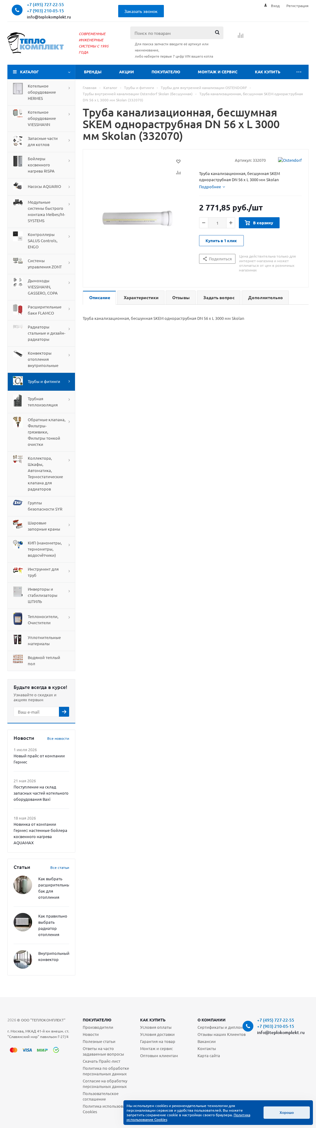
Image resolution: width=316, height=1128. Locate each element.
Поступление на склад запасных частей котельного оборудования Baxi (41, 793)
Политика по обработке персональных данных (106, 1070)
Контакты (207, 1048)
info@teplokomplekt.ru (49, 17)
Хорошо (287, 1112)
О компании (212, 1019)
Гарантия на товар (157, 1041)
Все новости (58, 738)
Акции (126, 71)
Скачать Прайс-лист (101, 1061)
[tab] (212, 187)
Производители (98, 1027)
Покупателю (166, 71)
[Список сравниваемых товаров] (240, 37)
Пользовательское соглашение (100, 1096)
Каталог (29, 71)
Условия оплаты (156, 1027)
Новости (91, 1034)
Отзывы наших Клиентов (222, 1034)
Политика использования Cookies (107, 1108)
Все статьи (59, 867)
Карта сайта (209, 1055)
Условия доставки (157, 1034)
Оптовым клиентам (159, 1055)
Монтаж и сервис (217, 71)
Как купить (268, 71)
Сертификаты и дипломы (222, 1027)
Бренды (93, 71)
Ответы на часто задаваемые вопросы (103, 1051)
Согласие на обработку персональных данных (105, 1083)
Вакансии (207, 1041)
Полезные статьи (99, 1041)
